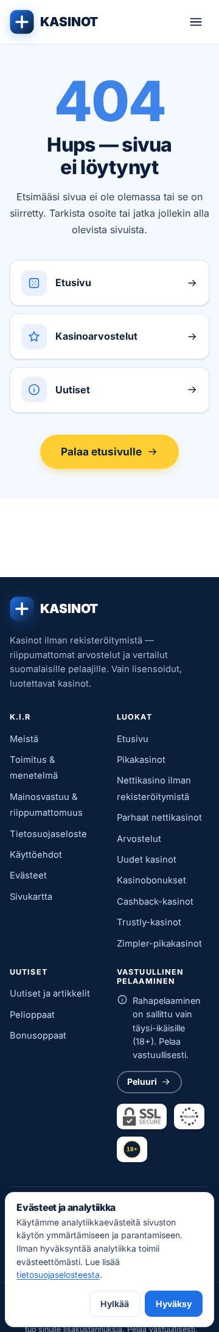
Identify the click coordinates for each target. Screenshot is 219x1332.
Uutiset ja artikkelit (50, 993)
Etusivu (132, 739)
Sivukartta (31, 896)
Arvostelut (139, 838)
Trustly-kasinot (149, 922)
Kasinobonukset (151, 880)
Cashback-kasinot (155, 901)
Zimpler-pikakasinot (159, 943)
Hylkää (114, 1304)
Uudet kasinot (146, 859)
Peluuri (142, 1081)
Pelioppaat (32, 1014)
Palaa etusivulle (101, 451)
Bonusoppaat (38, 1035)
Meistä (24, 739)
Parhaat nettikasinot (159, 817)
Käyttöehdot (36, 854)
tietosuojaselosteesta (58, 1275)
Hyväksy (174, 1304)
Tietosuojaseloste (48, 834)
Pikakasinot (141, 759)
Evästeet (28, 875)
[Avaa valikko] (195, 22)
